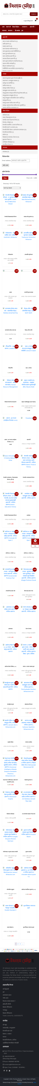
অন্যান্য (10, 30)
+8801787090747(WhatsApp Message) (9, 1057)
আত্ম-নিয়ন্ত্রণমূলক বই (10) (9, 117)
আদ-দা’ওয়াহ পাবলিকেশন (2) (10, 41)
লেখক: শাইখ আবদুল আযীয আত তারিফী (10, 259)
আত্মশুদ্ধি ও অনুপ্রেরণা (9, 1028)
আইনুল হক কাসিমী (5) (8, 83)
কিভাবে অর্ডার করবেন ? (9, 1001)
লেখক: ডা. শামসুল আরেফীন (28, 444)
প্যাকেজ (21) (6, 152)
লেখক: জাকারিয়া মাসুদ (10, 221)
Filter (5, 178)
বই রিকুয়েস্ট (6, 989)
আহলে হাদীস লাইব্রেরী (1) (9, 63)
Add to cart (10, 205)
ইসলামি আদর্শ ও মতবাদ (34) (10, 127)
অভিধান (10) (6, 115)
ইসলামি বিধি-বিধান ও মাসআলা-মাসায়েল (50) (14, 130)
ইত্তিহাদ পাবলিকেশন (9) (9, 66)
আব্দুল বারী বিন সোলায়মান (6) (11, 108)
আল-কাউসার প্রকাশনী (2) (9, 56)
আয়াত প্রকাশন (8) (7, 46)
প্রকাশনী (32, 27)
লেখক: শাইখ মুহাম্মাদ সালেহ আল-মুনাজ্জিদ (28, 596)
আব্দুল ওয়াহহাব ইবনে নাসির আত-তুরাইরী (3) (14, 105)
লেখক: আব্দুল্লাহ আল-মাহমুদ (29, 520)
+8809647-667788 (13, 1061)
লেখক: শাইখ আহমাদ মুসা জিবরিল (10, 297)
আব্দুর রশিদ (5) (7, 100)
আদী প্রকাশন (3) (7, 44)
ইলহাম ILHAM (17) (8, 71)
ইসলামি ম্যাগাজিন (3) (8, 132)
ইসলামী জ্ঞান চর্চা (7, 1031)
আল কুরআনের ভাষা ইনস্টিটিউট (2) (12, 51)
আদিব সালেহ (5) (7, 85)
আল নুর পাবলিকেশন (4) (9, 54)
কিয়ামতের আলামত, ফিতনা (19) (11, 137)
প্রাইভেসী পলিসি (7, 1004)
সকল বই (8, 27)
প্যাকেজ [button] (5, 147)
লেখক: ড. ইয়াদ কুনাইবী (10, 818)
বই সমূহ (5, 1025)
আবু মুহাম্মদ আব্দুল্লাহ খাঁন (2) (10, 95)
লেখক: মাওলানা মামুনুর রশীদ (10, 746)
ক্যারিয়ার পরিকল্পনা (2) (8, 142)
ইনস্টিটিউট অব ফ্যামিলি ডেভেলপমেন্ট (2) (13, 68)
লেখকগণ (24, 27)
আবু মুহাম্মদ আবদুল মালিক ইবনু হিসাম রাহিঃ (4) (15, 93)
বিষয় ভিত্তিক (15, 27)
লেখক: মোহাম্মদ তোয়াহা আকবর (28, 747)
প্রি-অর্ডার (17, 30)
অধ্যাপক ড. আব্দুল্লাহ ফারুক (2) (11, 80)
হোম (3, 27)
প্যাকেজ (4, 30)
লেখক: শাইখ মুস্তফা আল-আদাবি (10, 894)
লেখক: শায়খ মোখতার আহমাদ (28, 297)
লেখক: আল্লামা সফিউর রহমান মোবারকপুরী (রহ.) (28, 407)
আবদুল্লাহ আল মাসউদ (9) (9, 90)
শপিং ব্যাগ (5, 998)
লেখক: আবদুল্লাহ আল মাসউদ (28, 709)
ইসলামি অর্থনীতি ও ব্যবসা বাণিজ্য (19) (12, 125)
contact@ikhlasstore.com (12, 1064)
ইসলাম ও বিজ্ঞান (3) (8, 122)
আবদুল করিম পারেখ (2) (9, 88)
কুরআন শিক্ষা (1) (7, 139)
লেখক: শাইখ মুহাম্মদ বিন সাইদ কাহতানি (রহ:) (28, 671)
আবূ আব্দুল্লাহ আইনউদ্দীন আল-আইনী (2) (13, 98)
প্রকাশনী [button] (5, 37)
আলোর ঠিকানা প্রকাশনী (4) (10, 58)
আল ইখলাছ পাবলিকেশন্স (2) (10, 49)
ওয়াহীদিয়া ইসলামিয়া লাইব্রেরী (11, 1043)
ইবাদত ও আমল (7, 1034)
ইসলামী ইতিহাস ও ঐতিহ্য (9, 1040)
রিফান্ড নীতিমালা (7, 1007)
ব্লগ (22, 30)
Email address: (6, 160)
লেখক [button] (4, 74)
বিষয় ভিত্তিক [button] (6, 110)
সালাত (4, 1037)
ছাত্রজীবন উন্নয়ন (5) (8, 144)
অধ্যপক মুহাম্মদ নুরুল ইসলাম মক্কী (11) (12, 78)
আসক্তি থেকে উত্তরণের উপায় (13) (11, 120)
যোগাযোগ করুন (7, 995)
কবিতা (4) (5, 134)
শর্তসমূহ (5, 1010)
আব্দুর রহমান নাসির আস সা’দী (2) (11, 103)
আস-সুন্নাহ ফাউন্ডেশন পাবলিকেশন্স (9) (12, 61)
